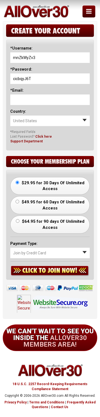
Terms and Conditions (46, 402)
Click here (43, 137)
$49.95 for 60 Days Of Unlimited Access (52, 204)
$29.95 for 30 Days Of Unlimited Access (52, 185)
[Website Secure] (50, 302)
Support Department (26, 141)
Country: (18, 111)
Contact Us (59, 407)
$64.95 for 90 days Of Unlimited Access (52, 224)
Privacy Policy (15, 402)
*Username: (21, 48)
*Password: (21, 69)
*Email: (17, 90)
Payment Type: (24, 243)
